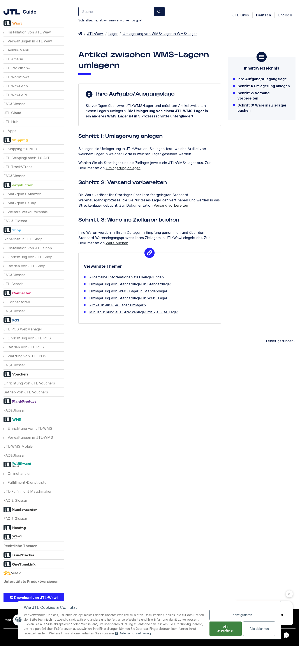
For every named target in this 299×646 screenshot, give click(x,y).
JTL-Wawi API (15, 95)
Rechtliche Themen (20, 546)
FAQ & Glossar (15, 221)
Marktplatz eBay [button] (21, 203)
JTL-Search (13, 284)
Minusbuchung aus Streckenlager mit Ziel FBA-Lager (133, 312)
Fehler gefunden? (280, 341)
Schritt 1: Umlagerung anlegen (263, 86)
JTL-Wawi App (16, 86)
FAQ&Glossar (14, 104)
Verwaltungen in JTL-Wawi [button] (30, 41)
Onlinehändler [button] (19, 473)
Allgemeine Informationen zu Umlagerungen (126, 277)
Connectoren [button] (18, 302)
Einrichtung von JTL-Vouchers (29, 383)
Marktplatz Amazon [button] (24, 194)
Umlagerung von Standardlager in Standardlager (130, 284)
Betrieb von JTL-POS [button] (25, 347)
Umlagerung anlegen (123, 168)
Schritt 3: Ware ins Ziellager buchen (262, 108)
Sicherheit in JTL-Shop (23, 239)
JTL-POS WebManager (23, 329)
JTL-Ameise (13, 59)
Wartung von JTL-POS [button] (26, 356)
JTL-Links (240, 15)
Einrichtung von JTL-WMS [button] (29, 428)
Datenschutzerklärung (135, 633)
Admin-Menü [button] (18, 50)
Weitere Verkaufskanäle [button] (27, 212)
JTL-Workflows (16, 77)
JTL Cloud (12, 113)
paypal (137, 20)
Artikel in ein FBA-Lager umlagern (117, 305)
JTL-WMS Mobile (18, 446)
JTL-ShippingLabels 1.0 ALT (27, 158)
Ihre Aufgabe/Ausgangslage (262, 79)
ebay (103, 20)
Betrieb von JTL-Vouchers (26, 392)
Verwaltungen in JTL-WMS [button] (30, 437)
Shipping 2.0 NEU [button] (22, 149)
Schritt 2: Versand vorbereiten (253, 95)
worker (125, 20)
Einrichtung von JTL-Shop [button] (29, 257)
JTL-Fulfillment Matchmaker (28, 491)
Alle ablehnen (259, 628)
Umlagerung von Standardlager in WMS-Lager (128, 298)
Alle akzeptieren (225, 628)
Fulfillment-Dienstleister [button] (27, 482)
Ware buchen (117, 243)
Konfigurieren (242, 615)
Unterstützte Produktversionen (31, 581)
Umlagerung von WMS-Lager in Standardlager (128, 291)
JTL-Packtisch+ (17, 68)
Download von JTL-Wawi (35, 597)
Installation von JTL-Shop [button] (29, 248)
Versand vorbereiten (171, 205)
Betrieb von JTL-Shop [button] (26, 266)
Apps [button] (11, 131)
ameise (113, 20)
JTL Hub (11, 122)
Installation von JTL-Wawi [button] (29, 32)
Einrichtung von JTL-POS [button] (29, 338)
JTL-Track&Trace (18, 167)
